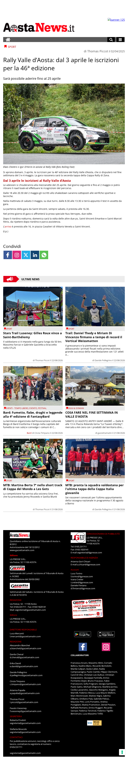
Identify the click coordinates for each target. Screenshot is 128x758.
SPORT (9, 328)
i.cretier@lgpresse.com (82, 582)
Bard (29, 432)
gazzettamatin (105, 432)
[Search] (111, 39)
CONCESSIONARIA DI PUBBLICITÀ (103, 533)
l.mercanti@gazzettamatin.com (25, 636)
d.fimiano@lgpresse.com (83, 588)
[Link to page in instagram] (16, 255)
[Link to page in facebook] (8, 255)
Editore (14, 555)
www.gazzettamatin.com (22, 550)
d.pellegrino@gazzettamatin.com (26, 675)
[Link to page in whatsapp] (44, 255)
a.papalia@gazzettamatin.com (25, 693)
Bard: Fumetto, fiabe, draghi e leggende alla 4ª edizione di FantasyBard (32, 414)
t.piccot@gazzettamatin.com (24, 702)
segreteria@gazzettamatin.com (30, 609)
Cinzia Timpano (42, 432)
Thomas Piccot (97, 51)
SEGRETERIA (16, 716)
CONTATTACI (16, 737)
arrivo (8, 226)
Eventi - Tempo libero (17, 408)
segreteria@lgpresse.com (89, 552)
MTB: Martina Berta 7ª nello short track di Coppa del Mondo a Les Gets (32, 487)
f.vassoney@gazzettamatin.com (25, 711)
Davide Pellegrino (103, 360)
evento (33, 408)
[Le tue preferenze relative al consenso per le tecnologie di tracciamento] (122, 752)
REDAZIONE (16, 600)
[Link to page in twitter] (26, 255)
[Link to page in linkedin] (35, 255)
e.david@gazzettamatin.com (24, 666)
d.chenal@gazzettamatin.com (24, 657)
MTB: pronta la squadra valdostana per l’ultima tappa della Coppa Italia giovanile (94, 489)
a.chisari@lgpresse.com (88, 564)
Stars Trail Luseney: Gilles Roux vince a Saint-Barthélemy (32, 335)
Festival (42, 408)
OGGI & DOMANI (76, 408)
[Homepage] (8, 39)
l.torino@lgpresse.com (82, 576)
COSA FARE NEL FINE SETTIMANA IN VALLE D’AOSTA (91, 414)
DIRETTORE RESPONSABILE (23, 629)
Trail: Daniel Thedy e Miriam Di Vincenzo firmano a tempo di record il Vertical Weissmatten (93, 337)
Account (75, 569)
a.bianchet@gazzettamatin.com (25, 648)
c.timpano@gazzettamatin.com (25, 684)
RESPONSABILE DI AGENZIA (84, 557)
